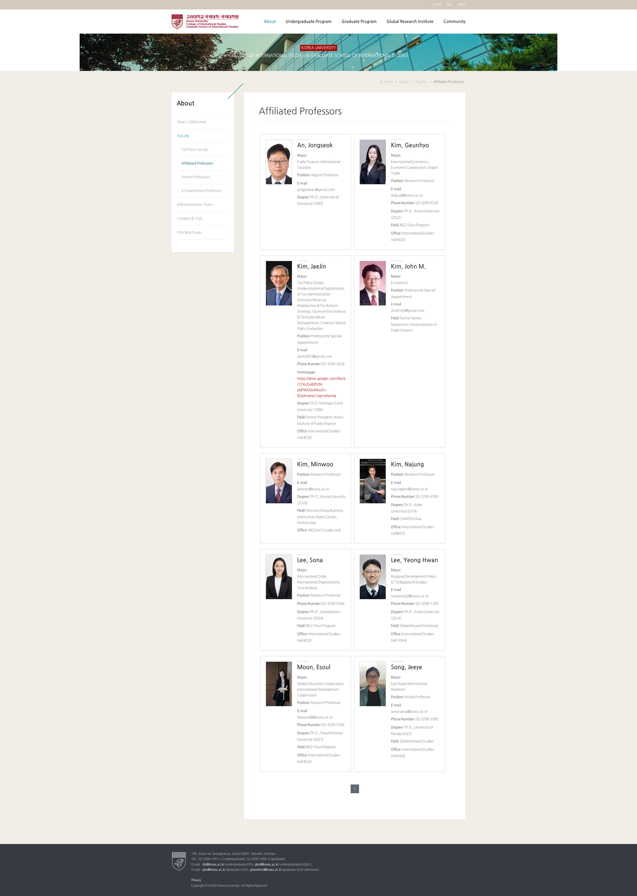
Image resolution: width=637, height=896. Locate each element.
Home (388, 82)
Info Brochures (189, 232)
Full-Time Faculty (194, 150)
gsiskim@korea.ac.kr (313, 489)
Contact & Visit (189, 219)
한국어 (461, 4)
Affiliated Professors (197, 163)
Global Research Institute (410, 21)
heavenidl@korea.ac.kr (315, 717)
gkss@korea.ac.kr (266, 864)
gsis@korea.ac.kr (214, 870)
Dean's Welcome (191, 122)
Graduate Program (359, 21)
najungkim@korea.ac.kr (409, 489)
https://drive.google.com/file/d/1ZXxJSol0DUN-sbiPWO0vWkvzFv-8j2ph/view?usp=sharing (321, 387)
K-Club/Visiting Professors (201, 191)
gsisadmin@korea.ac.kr (266, 870)
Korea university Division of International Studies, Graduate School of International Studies (205, 21)
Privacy (196, 880)
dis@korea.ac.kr (213, 864)
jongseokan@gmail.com (316, 190)
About (270, 21)
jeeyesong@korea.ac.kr (409, 712)
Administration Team (195, 205)
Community (454, 21)
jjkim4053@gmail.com (314, 356)
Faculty (183, 136)
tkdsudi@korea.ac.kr (407, 195)
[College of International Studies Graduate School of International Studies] (179, 861)
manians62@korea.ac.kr (410, 596)
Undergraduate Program (309, 21)
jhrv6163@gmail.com (408, 311)
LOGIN (437, 4)
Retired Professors (195, 177)
